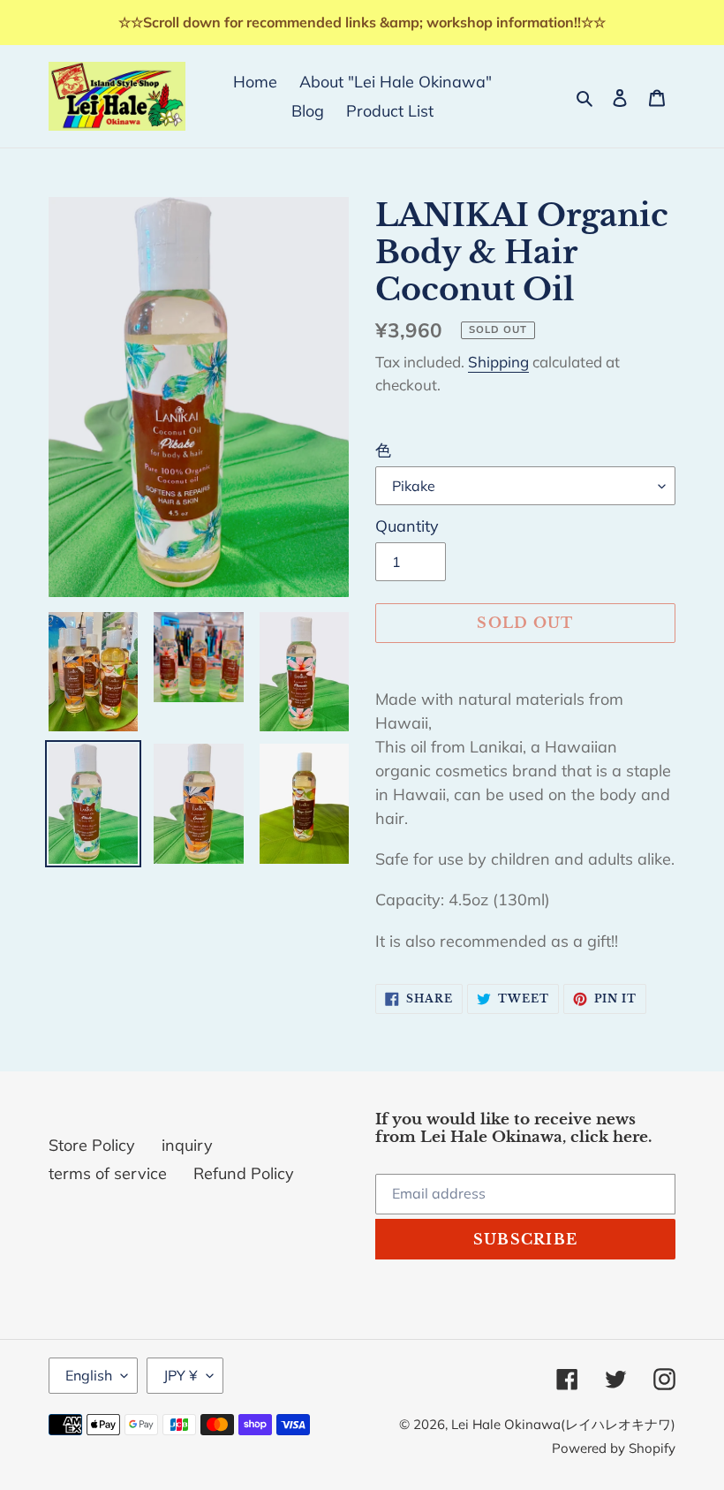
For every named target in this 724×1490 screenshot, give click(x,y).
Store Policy (92, 1145)
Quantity (407, 526)
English (88, 1375)
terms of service (108, 1173)
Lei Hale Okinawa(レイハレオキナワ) (563, 1424)
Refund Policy (243, 1173)
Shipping (498, 361)
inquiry (187, 1145)
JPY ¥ (180, 1375)
